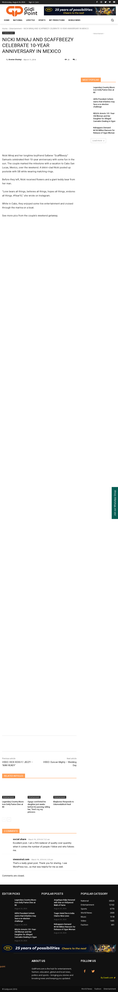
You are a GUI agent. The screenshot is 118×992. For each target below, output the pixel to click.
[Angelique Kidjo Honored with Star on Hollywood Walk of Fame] (46, 902)
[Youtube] (114, 2)
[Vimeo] (110, 2)
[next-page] (9, 819)
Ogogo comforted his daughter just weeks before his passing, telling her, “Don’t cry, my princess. (39, 807)
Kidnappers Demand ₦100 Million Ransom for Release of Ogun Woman (104, 130)
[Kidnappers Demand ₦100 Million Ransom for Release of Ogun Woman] (86, 130)
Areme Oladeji (15, 59)
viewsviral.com (21, 859)
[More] (67, 67)
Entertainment (16, 28)
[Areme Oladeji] (4, 59)
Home (5, 28)
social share (19, 839)
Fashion (97, 989)
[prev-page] (4, 819)
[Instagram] (101, 2)
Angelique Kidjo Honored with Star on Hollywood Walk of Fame (64, 902)
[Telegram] (60, 67)
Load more (97, 140)
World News (86, 989)
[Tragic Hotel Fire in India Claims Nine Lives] (46, 915)
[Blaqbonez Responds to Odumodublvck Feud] (65, 790)
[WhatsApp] (45, 67)
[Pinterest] (38, 67)
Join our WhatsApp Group (115, 503)
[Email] (52, 67)
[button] (112, 20)
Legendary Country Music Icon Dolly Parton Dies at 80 (13, 804)
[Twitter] (105, 2)
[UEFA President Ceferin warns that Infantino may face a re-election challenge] (86, 101)
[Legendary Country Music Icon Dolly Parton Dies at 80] (13, 790)
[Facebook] (97, 2)
